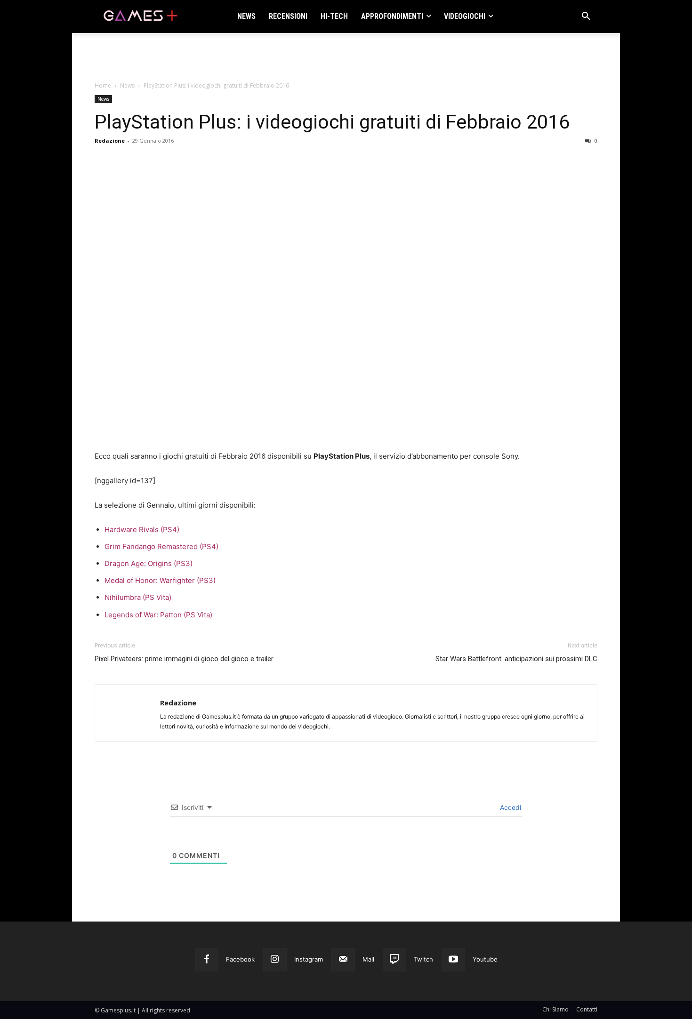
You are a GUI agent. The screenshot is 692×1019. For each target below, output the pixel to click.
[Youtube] (453, 959)
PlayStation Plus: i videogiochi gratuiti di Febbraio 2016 (332, 122)
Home (103, 85)
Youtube (485, 959)
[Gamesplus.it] (140, 16)
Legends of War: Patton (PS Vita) (158, 614)
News (127, 85)
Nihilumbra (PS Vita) (138, 597)
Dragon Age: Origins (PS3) (149, 563)
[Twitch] (394, 959)
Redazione (110, 140)
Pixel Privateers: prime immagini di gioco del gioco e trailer (184, 659)
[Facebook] (206, 959)
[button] (586, 16)
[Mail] (343, 959)
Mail (368, 959)
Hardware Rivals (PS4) (142, 529)
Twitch (423, 959)
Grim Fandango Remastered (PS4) (161, 546)
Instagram (308, 959)
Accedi (509, 807)
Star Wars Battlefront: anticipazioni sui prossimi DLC (516, 659)
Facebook (240, 959)
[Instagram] (275, 959)
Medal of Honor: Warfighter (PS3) (160, 580)
